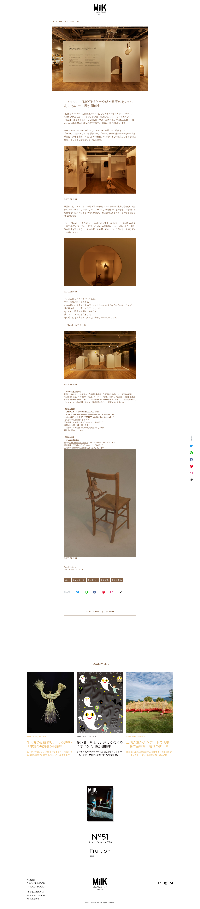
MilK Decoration (36, 895)
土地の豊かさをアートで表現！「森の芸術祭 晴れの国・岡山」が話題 (149, 746)
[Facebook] (94, 592)
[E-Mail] (111, 592)
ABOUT (31, 880)
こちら (80, 430)
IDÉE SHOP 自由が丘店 (78, 443)
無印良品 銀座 (74, 417)
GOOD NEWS (59, 21)
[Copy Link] (120, 592)
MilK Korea (33, 898)
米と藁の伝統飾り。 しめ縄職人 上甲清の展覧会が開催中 (50, 744)
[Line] (86, 592)
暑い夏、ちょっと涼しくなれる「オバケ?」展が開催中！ (100, 744)
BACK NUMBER (36, 883)
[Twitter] (77, 592)
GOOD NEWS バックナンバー (100, 611)
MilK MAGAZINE (36, 892)
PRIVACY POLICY (36, 886)
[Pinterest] (103, 592)
